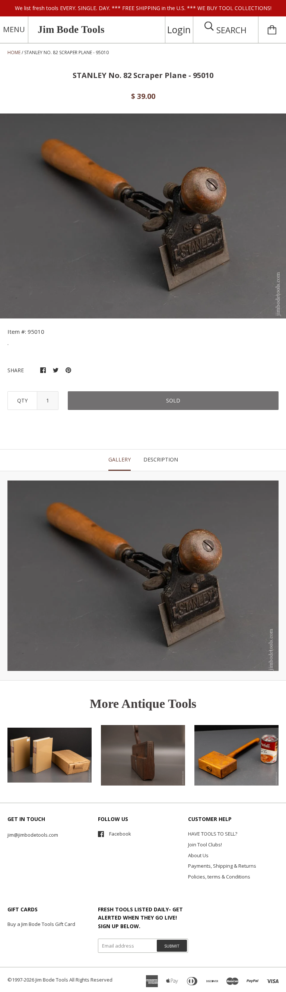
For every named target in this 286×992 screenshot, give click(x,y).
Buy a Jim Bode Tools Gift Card (41, 924)
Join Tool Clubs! (205, 844)
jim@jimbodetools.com (32, 834)
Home (13, 52)
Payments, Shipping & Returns (222, 865)
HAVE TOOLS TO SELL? (212, 833)
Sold (173, 400)
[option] (143, 215)
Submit (171, 946)
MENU (14, 29)
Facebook (120, 833)
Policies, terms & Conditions (219, 876)
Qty (22, 400)
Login (179, 29)
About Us (198, 855)
